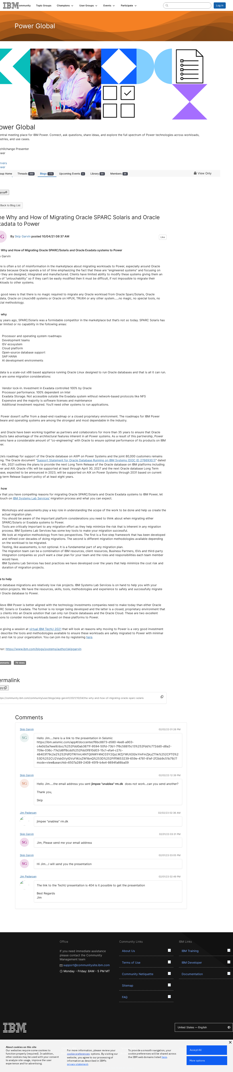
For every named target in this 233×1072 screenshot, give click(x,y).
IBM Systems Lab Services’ (31, 498)
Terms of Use (131, 962)
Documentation (192, 974)
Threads (25, 173)
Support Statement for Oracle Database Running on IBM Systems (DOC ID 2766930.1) (96, 460)
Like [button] (163, 237)
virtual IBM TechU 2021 (45, 629)
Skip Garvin (23, 236)
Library (97, 173)
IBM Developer (192, 962)
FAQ (124, 997)
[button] (65, 5)
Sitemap (127, 985)
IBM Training (190, 951)
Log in (219, 5)
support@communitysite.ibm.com (86, 965)
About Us (128, 951)
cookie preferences (78, 1053)
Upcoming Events (71, 173)
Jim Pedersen (28, 812)
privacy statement (77, 1064)
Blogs (46, 173)
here (89, 637)
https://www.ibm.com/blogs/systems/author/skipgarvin (43, 649)
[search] (167, 5)
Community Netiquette (137, 974)
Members (118, 173)
